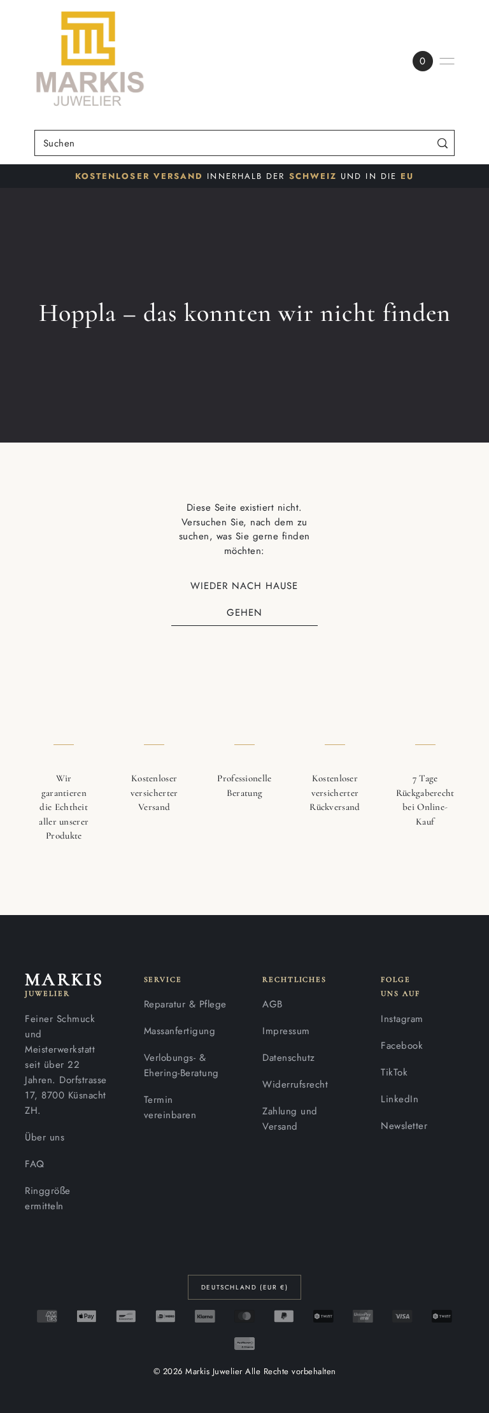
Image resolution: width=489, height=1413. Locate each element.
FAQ (35, 1164)
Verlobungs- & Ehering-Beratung (181, 1065)
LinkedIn (399, 1099)
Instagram (402, 1019)
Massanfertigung (180, 1031)
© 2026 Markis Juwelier (198, 1371)
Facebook (402, 1046)
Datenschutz (288, 1058)
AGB (272, 1004)
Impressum (286, 1031)
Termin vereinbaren (170, 1107)
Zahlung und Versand (290, 1118)
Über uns (44, 1137)
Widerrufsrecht (295, 1084)
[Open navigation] (447, 61)
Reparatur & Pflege (185, 1004)
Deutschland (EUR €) (244, 1287)
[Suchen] (442, 143)
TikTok (394, 1072)
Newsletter (404, 1126)
